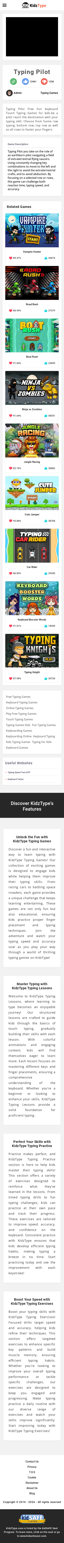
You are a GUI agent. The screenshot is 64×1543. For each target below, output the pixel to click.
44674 (51, 258)
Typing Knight (32, 672)
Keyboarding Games (19, 731)
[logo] (34, 5)
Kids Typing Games (18, 742)
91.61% (17, 625)
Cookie (32, 1477)
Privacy (32, 1466)
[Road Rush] (32, 283)
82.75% (17, 468)
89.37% (17, 258)
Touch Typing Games (19, 719)
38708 (51, 520)
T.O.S (32, 1472)
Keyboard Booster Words (32, 619)
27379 (51, 310)
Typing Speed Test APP (19, 772)
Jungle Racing (32, 461)
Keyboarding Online (19, 736)
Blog (32, 1493)
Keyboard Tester (16, 779)
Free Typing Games (18, 697)
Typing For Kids (42, 742)
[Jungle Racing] (32, 440)
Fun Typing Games (44, 725)
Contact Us (32, 1461)
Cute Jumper (32, 514)
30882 (51, 468)
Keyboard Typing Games (21, 702)
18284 (51, 625)
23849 (51, 363)
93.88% (17, 520)
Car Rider (32, 567)
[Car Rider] (32, 546)
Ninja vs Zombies (32, 409)
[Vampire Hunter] (32, 230)
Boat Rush (32, 356)
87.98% (17, 678)
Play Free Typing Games (21, 714)
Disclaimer (32, 1482)
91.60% (17, 363)
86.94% (17, 310)
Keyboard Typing (44, 736)
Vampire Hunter (32, 251)
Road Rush (32, 304)
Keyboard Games (17, 747)
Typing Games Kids (18, 725)
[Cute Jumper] (32, 493)
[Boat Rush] (32, 335)
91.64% (17, 415)
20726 (51, 678)
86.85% (17, 573)
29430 (51, 573)
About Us (32, 1488)
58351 (51, 415)
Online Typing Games (19, 708)
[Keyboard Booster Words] (32, 598)
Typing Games (49, 93)
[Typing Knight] (32, 651)
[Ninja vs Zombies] (32, 388)
